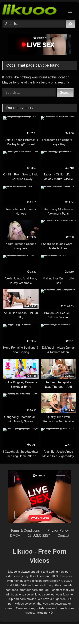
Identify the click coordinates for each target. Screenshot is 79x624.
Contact (63, 535)
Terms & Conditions (25, 530)
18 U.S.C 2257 (39, 535)
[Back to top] (66, 611)
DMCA (15, 535)
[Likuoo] (32, 10)
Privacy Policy (58, 530)
